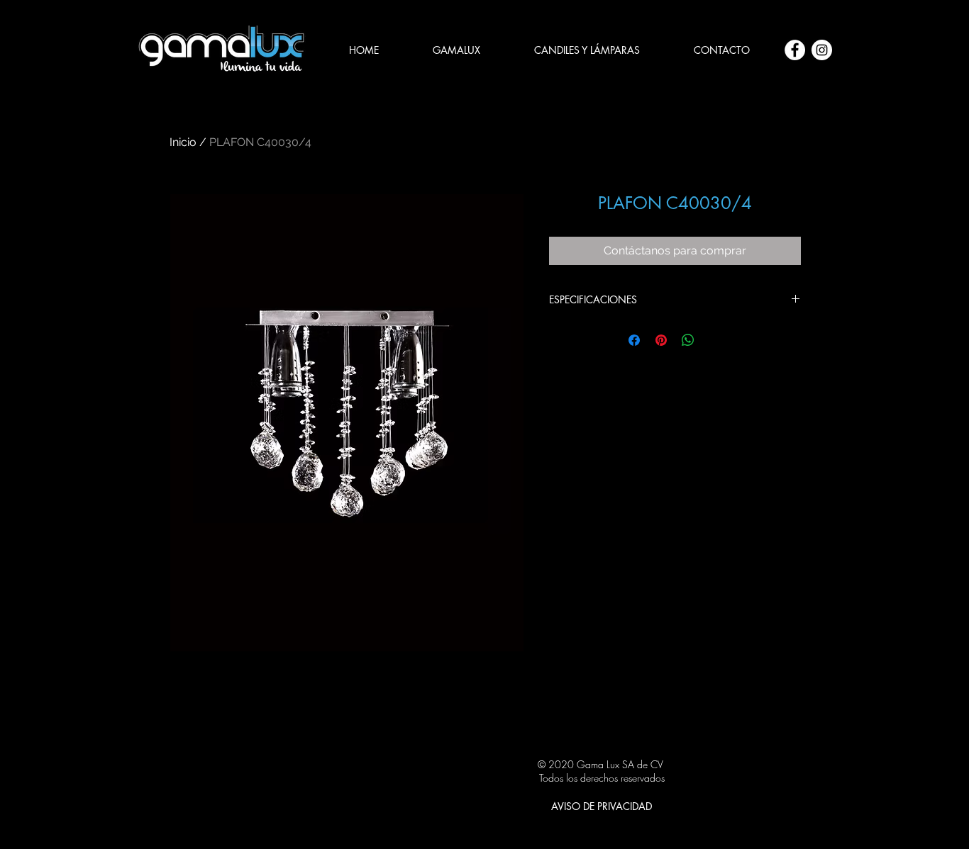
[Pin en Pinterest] (661, 340)
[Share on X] (715, 340)
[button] (587, 50)
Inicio (183, 142)
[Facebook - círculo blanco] (795, 50)
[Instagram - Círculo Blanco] (822, 50)
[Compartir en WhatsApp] (688, 340)
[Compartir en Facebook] (634, 340)
